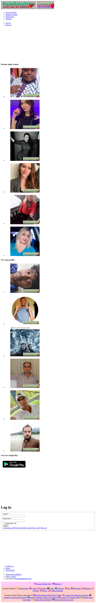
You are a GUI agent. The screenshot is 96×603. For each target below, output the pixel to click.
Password (7, 518)
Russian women (11, 15)
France (51, 588)
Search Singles (11, 13)
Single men (10, 17)
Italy (68, 588)
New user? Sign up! (39, 528)
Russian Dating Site (43, 584)
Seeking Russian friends (43, 600)
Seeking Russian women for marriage (43, 598)
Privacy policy (11, 577)
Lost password (8, 528)
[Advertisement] (48, 44)
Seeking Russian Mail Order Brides (48, 595)
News (8, 568)
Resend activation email (23, 528)
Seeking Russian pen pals (63, 600)
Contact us (9, 566)
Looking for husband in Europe (15, 598)
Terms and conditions (13, 574)
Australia (43, 588)
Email (6, 514)
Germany (60, 588)
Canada (34, 588)
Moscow (58, 584)
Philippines (77, 588)
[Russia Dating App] (14, 469)
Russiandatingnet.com (23, 579)
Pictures (8, 19)
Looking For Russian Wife (70, 598)
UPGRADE (10, 570)
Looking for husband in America (77, 595)
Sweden (36, 591)
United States (24, 588)
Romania (87, 588)
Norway (45, 591)
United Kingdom (57, 591)
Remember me (11, 523)
